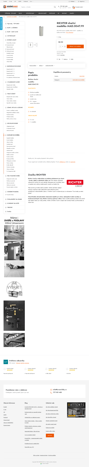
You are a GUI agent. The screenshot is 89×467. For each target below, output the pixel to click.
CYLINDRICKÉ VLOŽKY (13, 82)
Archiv (50, 435)
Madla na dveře (10, 154)
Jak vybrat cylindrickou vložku (52, 414)
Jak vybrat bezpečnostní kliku (52, 410)
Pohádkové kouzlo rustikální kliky (32, 443)
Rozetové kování (10, 45)
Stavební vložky (10, 89)
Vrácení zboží (7, 420)
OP (15, 1)
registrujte (72, 162)
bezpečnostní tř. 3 (10, 71)
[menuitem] (10, 13)
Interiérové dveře (44, 455)
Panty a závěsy (10, 163)
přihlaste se (62, 162)
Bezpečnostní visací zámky (12, 96)
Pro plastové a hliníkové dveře (13, 77)
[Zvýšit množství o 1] (65, 46)
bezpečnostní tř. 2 (10, 69)
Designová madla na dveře (12, 152)
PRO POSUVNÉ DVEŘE (13, 176)
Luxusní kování (10, 55)
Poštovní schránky (10, 167)
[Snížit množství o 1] (60, 46)
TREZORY (10, 207)
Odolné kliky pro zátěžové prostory (32, 417)
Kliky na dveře (36, 455)
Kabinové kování (10, 130)
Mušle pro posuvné (11, 181)
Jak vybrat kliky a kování (51, 417)
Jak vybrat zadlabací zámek (52, 407)
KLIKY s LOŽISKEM (12, 28)
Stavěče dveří (10, 150)
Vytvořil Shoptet (45, 463)
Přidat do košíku (75, 46)
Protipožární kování (11, 128)
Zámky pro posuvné (11, 185)
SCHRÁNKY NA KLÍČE (13, 203)
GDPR (19, 1)
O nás (10, 1)
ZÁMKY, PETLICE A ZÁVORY (15, 107)
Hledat (55, 7)
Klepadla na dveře (11, 148)
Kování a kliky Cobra (50, 431)
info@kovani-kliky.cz (60, 390)
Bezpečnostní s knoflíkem (12, 87)
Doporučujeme (7, 425)
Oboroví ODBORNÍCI (8, 422)
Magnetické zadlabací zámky (13, 112)
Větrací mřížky (10, 142)
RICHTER (62, 55)
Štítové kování (10, 47)
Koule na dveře (10, 156)
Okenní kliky (9, 61)
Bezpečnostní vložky (11, 85)
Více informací (69, 32)
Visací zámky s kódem (11, 101)
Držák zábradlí (10, 165)
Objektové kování (10, 126)
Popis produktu (33, 65)
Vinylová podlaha (52, 455)
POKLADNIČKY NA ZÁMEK (14, 199)
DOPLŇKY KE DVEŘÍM (13, 135)
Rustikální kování (10, 53)
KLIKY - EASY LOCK (12, 32)
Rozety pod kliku (10, 158)
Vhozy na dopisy (10, 169)
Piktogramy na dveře (11, 161)
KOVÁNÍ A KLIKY (11, 40)
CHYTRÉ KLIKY (11, 36)
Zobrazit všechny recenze (22, 363)
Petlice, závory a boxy (11, 118)
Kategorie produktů (50, 427)
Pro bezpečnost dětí (11, 171)
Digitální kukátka (10, 138)
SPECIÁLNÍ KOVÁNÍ (12, 123)
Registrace (82, 1)
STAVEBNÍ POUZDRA (12, 192)
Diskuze (41, 65)
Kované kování (10, 57)
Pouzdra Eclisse (10, 194)
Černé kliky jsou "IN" (29, 447)
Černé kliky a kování (11, 43)
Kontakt (5, 1)
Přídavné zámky (10, 116)
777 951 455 (63, 6)
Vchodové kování (10, 75)
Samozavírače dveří (11, 146)
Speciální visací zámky (11, 103)
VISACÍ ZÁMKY (11, 94)
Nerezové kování (10, 49)
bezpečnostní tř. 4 (10, 73)
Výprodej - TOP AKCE (13, 23)
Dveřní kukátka (10, 140)
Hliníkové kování (10, 51)
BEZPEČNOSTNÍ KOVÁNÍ (14, 66)
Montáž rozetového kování (51, 420)
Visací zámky (9, 98)
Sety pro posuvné (10, 183)
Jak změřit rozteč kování (51, 424)
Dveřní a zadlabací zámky (12, 110)
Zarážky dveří (10, 144)
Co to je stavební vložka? (30, 435)
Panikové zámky (10, 114)
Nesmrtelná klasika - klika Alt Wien (32, 431)
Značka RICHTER (49, 65)
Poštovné (26, 1)
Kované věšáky (10, 59)
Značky (9, 211)
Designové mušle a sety (12, 179)
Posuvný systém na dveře (12, 187)
